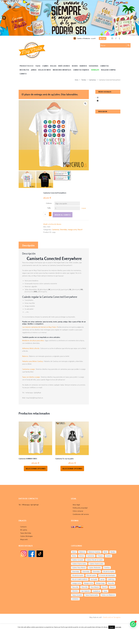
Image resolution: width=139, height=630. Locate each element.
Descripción (28, 245)
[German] (77, 527)
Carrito (23, 74)
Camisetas (104, 66)
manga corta (72, 229)
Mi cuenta (23, 530)
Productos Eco (26, 66)
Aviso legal (76, 505)
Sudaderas (93, 66)
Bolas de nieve (44, 70)
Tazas (37, 66)
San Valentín (85, 591)
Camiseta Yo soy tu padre (64, 459)
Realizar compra (108, 70)
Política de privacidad (80, 508)
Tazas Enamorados (91, 595)
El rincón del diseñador (107, 575)
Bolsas (53, 66)
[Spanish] (82, 527)
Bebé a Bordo (64, 66)
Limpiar (84, 208)
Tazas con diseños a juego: (31, 377)
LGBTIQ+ (111, 579)
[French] (74, 527)
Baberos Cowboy (94, 552)
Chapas (100, 556)
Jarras (33, 70)
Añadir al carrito (62, 215)
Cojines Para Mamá (78, 568)
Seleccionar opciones (36, 469)
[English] (72, 527)
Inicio (76, 80)
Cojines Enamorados (79, 564)
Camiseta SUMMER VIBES (28, 459)
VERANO (75, 599)
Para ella (111, 583)
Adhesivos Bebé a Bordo (30, 348)
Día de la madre (108, 571)
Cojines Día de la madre (94, 560)
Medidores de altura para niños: (33, 340)
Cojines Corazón (77, 560)
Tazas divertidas (25, 533)
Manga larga (100, 583)
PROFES (75, 591)
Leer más (118, 627)
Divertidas (63, 229)
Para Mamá (95, 587)
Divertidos (96, 571)
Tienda (83, 80)
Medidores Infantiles (62, 70)
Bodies (75, 66)
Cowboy (107, 568)
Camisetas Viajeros (81, 70)
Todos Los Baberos (108, 595)
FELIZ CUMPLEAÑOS (79, 579)
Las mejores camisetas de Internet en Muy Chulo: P (40, 327)
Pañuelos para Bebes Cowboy (32, 361)
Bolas (74, 556)
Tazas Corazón (77, 595)
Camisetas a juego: (28, 369)
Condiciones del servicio (81, 514)
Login (103, 38)
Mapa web (24, 539)
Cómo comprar (78, 511)
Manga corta (88, 583)
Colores (49, 203)
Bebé (105, 552)
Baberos (83, 66)
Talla (49, 208)
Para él (80, 229)
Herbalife (94, 579)
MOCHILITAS (24, 70)
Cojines (45, 66)
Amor (74, 552)
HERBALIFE (95, 70)
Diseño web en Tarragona (111, 617)
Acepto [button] (112, 627)
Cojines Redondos (95, 568)
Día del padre (91, 575)
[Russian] (79, 527)
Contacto (23, 527)
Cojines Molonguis (26, 536)
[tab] (28, 245)
